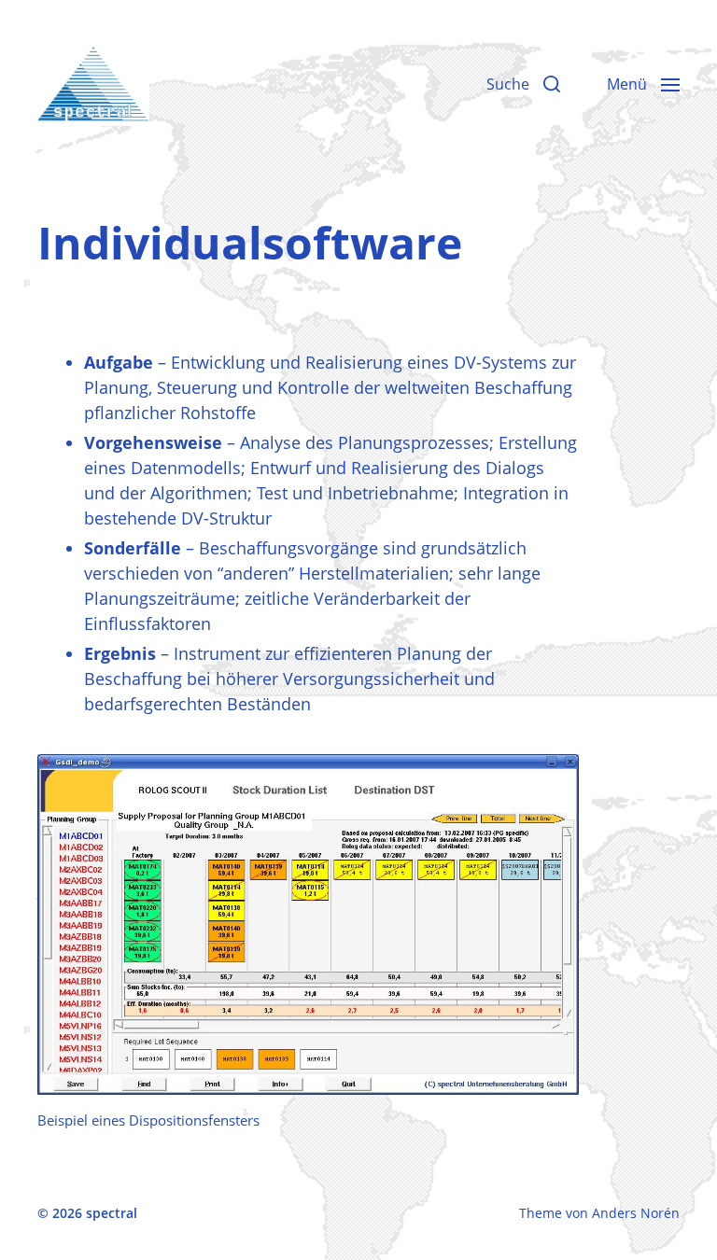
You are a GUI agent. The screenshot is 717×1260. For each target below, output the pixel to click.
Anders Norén (636, 1213)
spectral (111, 1213)
